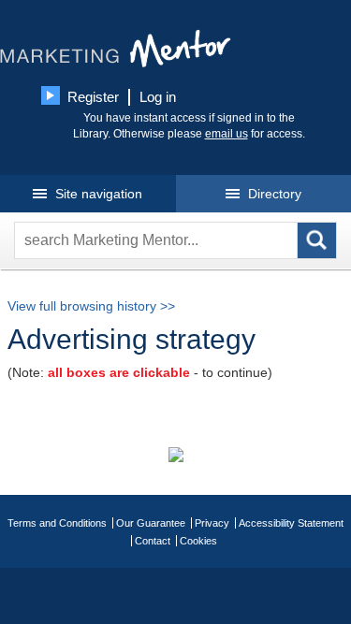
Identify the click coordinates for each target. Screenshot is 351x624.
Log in (157, 97)
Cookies (198, 540)
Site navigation (96, 193)
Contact (152, 540)
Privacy (212, 523)
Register (93, 97)
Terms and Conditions (57, 523)
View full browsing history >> (91, 305)
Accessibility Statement (291, 523)
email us (226, 133)
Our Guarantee (150, 523)
